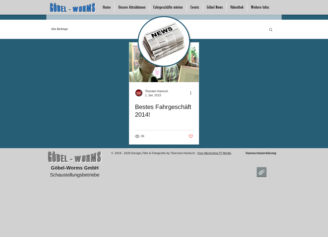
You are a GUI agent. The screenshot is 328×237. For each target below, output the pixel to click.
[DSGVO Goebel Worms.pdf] (261, 172)
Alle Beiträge (59, 29)
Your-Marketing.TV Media (214, 153)
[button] (270, 29)
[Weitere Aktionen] (192, 93)
